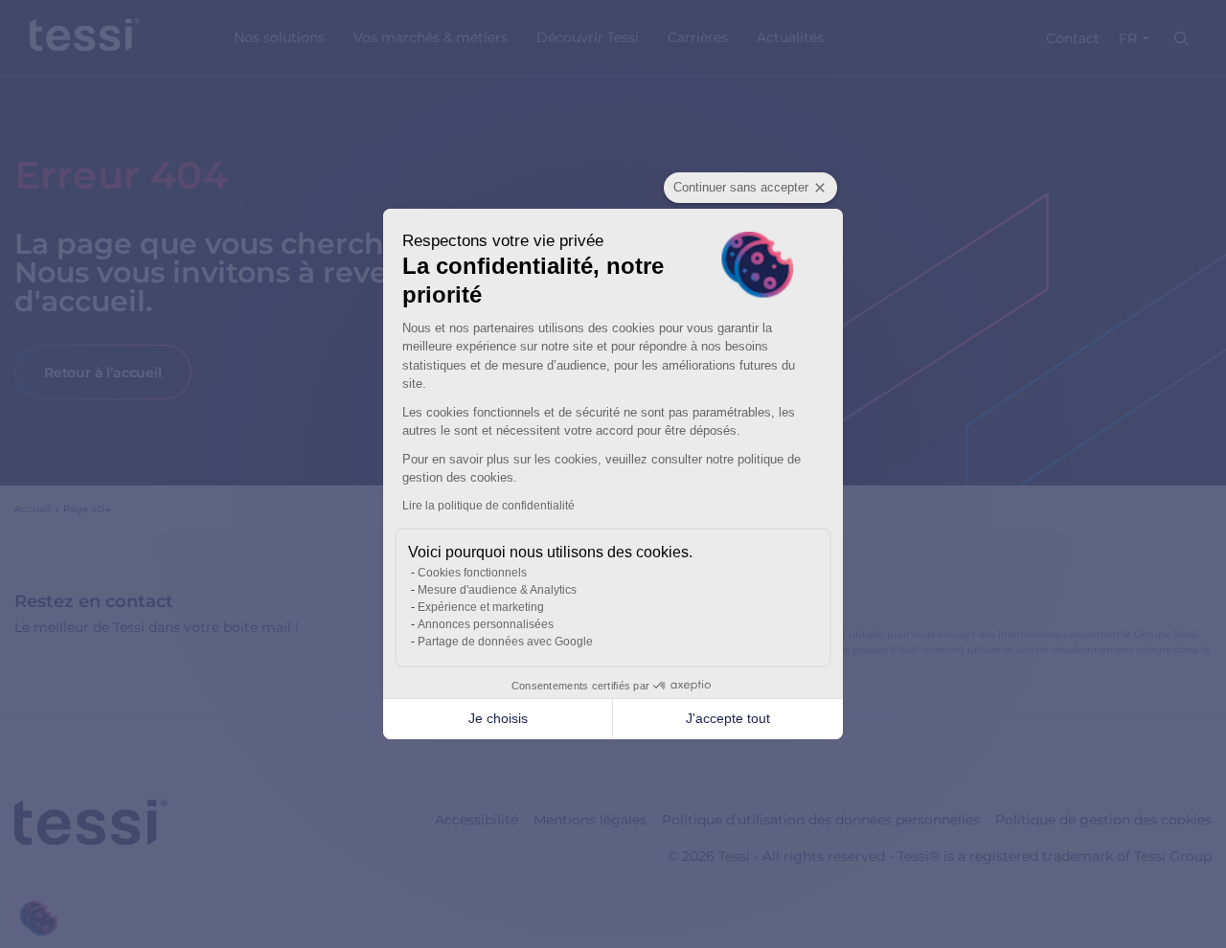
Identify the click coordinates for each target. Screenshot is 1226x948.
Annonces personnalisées (486, 624)
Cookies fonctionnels (472, 572)
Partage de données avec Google (505, 641)
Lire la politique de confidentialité (488, 505)
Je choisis (498, 718)
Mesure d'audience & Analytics (497, 590)
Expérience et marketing (481, 607)
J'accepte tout (728, 718)
